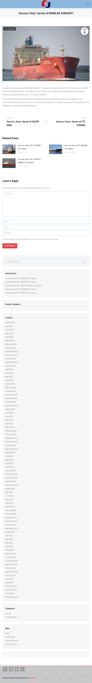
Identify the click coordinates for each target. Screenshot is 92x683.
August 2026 (10, 323)
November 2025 (11, 355)
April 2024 (9, 424)
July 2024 (9, 413)
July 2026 (9, 326)
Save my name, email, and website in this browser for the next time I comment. (31, 239)
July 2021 (9, 536)
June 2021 (9, 539)
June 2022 (9, 496)
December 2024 (11, 395)
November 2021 (11, 521)
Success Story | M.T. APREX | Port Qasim (20, 293)
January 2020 (10, 586)
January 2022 (10, 514)
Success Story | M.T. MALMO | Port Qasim (76, 147)
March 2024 (9, 427)
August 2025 (10, 366)
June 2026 (9, 330)
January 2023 (10, 471)
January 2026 (10, 348)
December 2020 (11, 561)
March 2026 (9, 341)
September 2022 (11, 485)
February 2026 (10, 344)
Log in (7, 633)
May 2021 (9, 543)
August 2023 (10, 453)
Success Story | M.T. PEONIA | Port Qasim (29, 147)
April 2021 (9, 546)
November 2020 (11, 564)
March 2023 (9, 467)
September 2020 (11, 572)
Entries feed (10, 637)
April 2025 (9, 380)
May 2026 (9, 333)
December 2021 (11, 518)
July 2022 (9, 492)
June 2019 (9, 593)
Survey (8, 613)
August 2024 (10, 409)
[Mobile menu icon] (88, 4)
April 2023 (9, 463)
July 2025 (9, 369)
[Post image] (9, 149)
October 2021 (10, 525)
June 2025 (9, 373)
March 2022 (9, 507)
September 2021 (11, 528)
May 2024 (9, 420)
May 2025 (9, 377)
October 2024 (10, 402)
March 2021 (9, 550)
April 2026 (9, 337)
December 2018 (11, 597)
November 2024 (11, 398)
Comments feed (11, 641)
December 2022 (11, 474)
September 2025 (11, 362)
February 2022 (10, 510)
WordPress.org (11, 644)
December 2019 (11, 590)
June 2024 (9, 416)
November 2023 (11, 442)
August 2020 (10, 575)
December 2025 (11, 351)
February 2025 (10, 388)
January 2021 (10, 557)
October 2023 (10, 445)
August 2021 (10, 532)
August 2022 (10, 489)
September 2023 (11, 449)
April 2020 (9, 583)
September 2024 (11, 406)
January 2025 (10, 391)
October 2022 (10, 481)
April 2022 (9, 503)
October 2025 (10, 359)
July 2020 (9, 579)
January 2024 (10, 434)
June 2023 (9, 456)
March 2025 (9, 384)
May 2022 (9, 499)
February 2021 (10, 554)
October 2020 (10, 568)
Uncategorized (10, 29)
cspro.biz (32, 678)
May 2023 (9, 460)
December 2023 (11, 438)
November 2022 (11, 478)
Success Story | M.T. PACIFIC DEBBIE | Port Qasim (29, 161)
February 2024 (10, 431)
